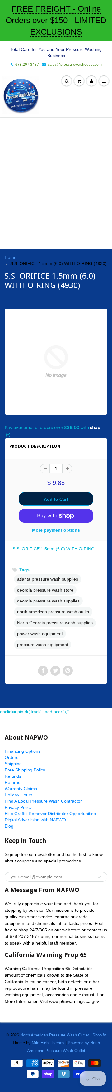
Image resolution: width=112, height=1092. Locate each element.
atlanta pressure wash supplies (47, 579)
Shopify (99, 1035)
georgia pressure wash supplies (48, 600)
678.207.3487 (27, 64)
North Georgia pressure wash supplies (55, 622)
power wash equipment (40, 633)
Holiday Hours (18, 794)
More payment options (56, 530)
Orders (11, 757)
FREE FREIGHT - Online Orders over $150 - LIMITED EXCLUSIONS (56, 20)
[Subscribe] (99, 877)
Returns (12, 782)
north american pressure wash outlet (53, 611)
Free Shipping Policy (25, 769)
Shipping (13, 763)
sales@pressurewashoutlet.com (75, 64)
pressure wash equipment (42, 644)
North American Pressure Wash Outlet (54, 1035)
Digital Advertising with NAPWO (35, 819)
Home (10, 257)
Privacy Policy (18, 807)
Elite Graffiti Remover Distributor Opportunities (50, 813)
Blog (9, 826)
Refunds (13, 776)
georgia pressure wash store (45, 589)
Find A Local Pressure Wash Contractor (43, 801)
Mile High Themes (48, 1043)
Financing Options (22, 751)
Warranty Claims (21, 788)
